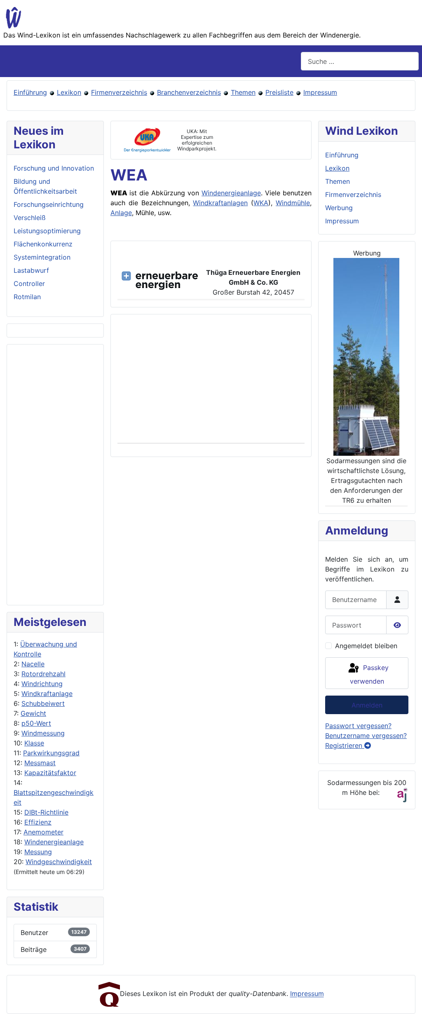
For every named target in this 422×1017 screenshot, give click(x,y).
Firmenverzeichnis (119, 92)
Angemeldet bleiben (366, 646)
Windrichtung (42, 684)
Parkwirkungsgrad (51, 753)
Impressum (320, 92)
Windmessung (43, 733)
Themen (243, 92)
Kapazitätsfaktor (50, 773)
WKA (260, 203)
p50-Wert (36, 723)
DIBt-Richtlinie (46, 812)
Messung (38, 852)
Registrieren (344, 745)
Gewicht (33, 713)
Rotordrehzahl (43, 674)
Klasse (34, 743)
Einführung (30, 92)
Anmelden (367, 705)
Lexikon (69, 92)
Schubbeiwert (43, 703)
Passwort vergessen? (358, 726)
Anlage (121, 213)
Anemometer (43, 832)
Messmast (40, 763)
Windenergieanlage (54, 842)
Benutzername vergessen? (366, 735)
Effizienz (38, 822)
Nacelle (33, 664)
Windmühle (293, 203)
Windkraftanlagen (220, 203)
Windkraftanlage (47, 693)
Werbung (339, 208)
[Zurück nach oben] (407, 1001)
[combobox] (360, 61)
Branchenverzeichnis (189, 92)
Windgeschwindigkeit (59, 862)
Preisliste (279, 92)
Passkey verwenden (369, 674)
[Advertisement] (55, 474)
